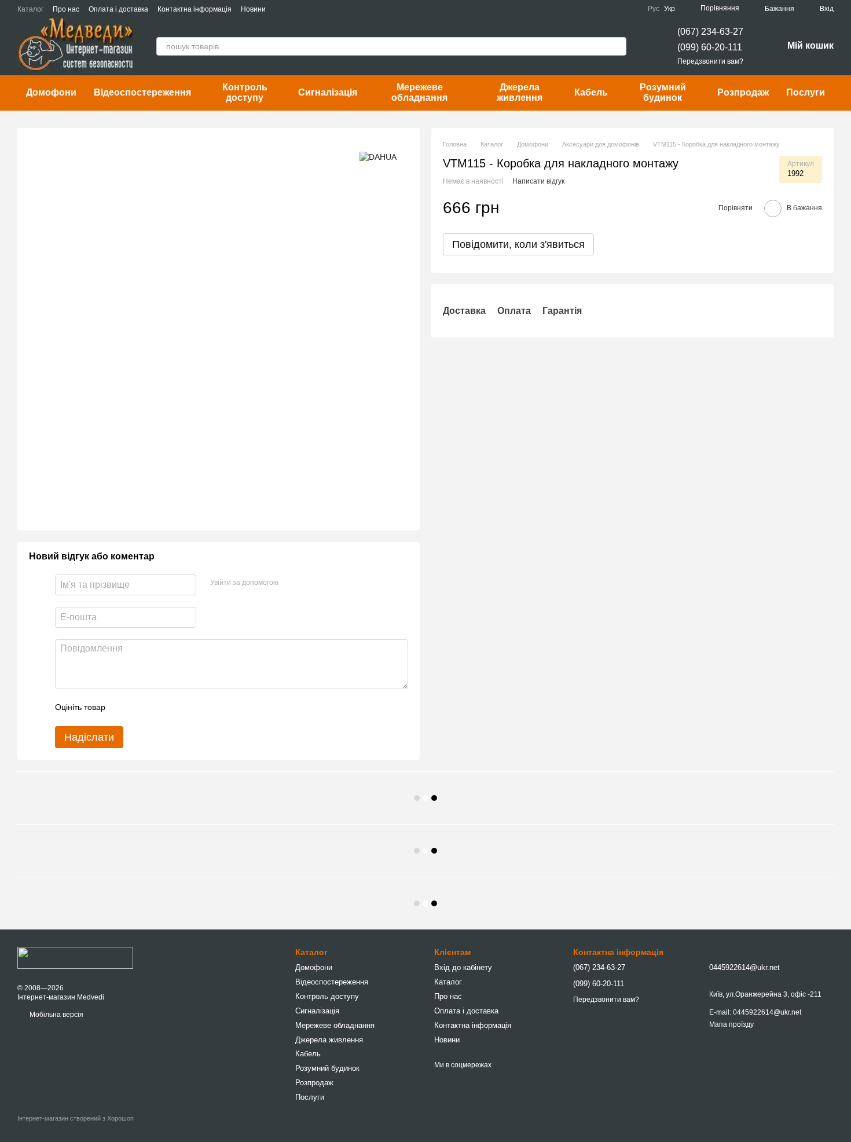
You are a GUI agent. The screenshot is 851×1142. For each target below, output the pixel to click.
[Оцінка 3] (161, 708)
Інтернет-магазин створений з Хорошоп (75, 1118)
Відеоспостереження (142, 92)
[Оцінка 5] (198, 708)
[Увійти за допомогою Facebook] (291, 583)
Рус (653, 8)
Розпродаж (743, 92)
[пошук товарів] (617, 46)
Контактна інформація (194, 9)
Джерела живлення (519, 92)
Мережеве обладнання (419, 92)
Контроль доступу (244, 92)
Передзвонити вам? (710, 61)
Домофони (51, 92)
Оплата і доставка (118, 9)
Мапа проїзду (731, 1024)
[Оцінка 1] (124, 708)
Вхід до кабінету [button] (463, 967)
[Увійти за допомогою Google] (310, 583)
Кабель (591, 92)
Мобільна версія (55, 1015)
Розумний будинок (663, 92)
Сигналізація (327, 92)
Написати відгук (538, 181)
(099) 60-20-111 (709, 47)
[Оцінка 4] (180, 708)
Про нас (66, 9)
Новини (253, 9)
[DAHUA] (378, 156)
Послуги (805, 92)
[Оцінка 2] (143, 708)
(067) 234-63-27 (710, 31)
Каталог (30, 9)
